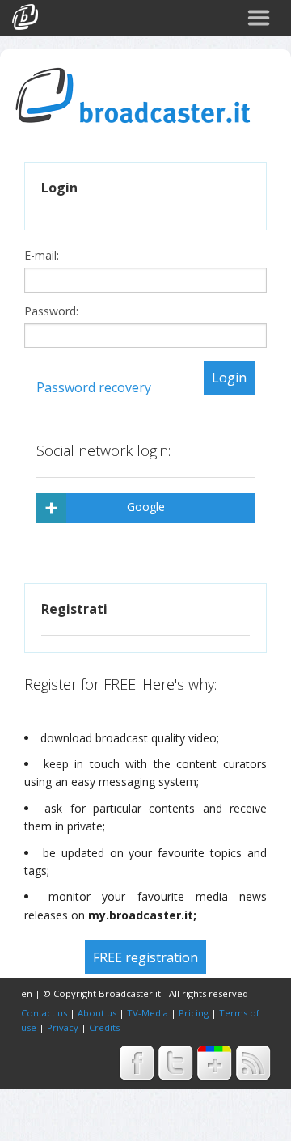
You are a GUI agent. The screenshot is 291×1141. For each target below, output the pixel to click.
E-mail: (43, 255)
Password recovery (93, 387)
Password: (53, 311)
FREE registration (145, 957)
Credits (104, 1027)
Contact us (44, 1013)
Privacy (62, 1027)
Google (146, 506)
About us (97, 1013)
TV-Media (147, 1013)
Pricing (194, 1013)
